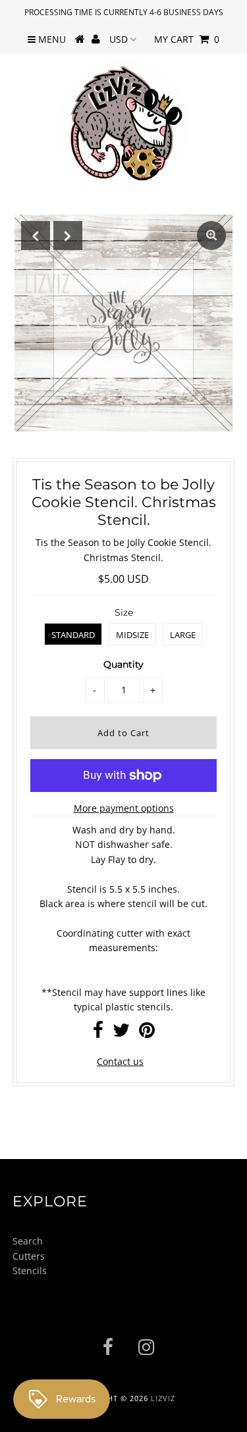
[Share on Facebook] (98, 1033)
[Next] (67, 235)
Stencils (30, 1270)
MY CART (186, 39)
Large (183, 635)
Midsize (132, 635)
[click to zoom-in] (211, 235)
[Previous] (35, 235)
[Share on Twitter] (121, 1033)
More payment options (124, 808)
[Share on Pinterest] (147, 1033)
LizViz (163, 1398)
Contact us (120, 1061)
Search (28, 1241)
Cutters (29, 1256)
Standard (73, 635)
